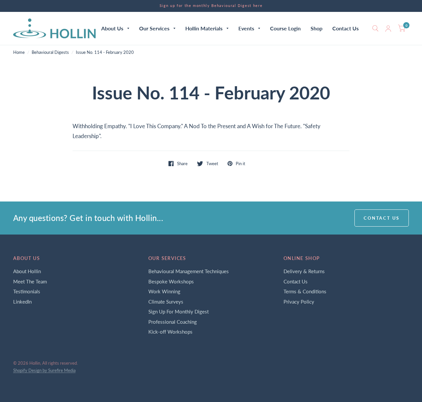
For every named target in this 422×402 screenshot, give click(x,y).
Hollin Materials (204, 28)
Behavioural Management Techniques (188, 271)
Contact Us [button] (382, 218)
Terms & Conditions (305, 291)
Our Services (154, 28)
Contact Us (345, 28)
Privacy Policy (299, 302)
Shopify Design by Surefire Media (44, 370)
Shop (316, 28)
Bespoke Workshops (171, 281)
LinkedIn (22, 302)
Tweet (212, 163)
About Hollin (27, 271)
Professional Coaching (172, 322)
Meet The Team (30, 281)
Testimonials (26, 291)
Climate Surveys (165, 302)
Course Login (285, 28)
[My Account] (388, 28)
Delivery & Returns (304, 271)
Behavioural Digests (50, 52)
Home (19, 52)
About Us (112, 28)
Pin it (240, 163)
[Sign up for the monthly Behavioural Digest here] (211, 6)
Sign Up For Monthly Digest (178, 311)
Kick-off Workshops (170, 332)
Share (182, 163)
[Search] (375, 28)
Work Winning (164, 291)
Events (246, 28)
